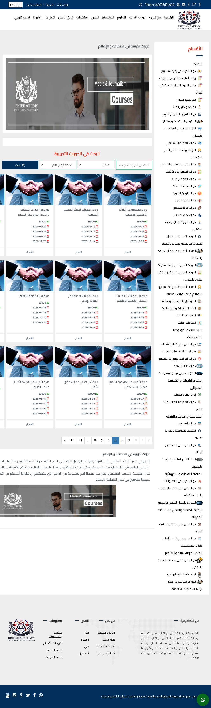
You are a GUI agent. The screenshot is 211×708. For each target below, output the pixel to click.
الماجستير (108, 17)
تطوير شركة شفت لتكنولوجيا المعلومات (126, 696)
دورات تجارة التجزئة (185, 200)
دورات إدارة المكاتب (185, 214)
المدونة (49, 4)
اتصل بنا (50, 17)
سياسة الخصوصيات (55, 634)
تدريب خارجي (22, 17)
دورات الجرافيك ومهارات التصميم (177, 358)
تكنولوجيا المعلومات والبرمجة (178, 351)
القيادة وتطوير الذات (184, 107)
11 (80, 440)
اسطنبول (84, 653)
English (15, 4)
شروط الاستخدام (52, 643)
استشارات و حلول (105, 653)
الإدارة (198, 63)
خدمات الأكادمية (106, 646)
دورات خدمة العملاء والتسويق (178, 164)
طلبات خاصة (63, 4)
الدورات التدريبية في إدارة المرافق (177, 286)
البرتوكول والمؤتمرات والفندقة (178, 301)
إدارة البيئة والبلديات (185, 394)
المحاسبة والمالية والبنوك (184, 416)
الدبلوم (121, 17)
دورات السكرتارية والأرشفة (181, 171)
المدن (95, 17)
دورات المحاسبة (187, 423)
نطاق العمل (109, 639)
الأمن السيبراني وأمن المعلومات (177, 373)
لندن (86, 632)
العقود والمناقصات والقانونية (179, 121)
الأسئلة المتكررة (34, 4)
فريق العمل (65, 17)
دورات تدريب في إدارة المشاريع (178, 71)
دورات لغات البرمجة (185, 365)
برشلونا (85, 639)
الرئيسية (169, 17)
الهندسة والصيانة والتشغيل (183, 553)
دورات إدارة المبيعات (184, 186)
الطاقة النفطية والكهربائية (184, 473)
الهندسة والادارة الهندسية (181, 574)
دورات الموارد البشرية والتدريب (179, 114)
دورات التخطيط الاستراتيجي (181, 143)
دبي (86, 646)
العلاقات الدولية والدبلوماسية (178, 308)
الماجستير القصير (186, 99)
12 (72, 440)
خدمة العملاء (54, 650)
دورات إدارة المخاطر (185, 207)
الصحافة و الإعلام (186, 315)
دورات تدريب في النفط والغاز (180, 481)
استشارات (82, 17)
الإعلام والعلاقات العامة (185, 294)
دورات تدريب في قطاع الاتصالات (178, 344)
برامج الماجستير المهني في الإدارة (177, 78)
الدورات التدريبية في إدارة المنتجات (177, 265)
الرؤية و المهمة (106, 632)
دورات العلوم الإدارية (184, 178)
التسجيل (127, 251)
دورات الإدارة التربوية (184, 193)
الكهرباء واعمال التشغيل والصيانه (177, 502)
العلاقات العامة (187, 322)
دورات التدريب (137, 17)
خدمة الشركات (54, 657)
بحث (18, 165)
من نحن (156, 17)
